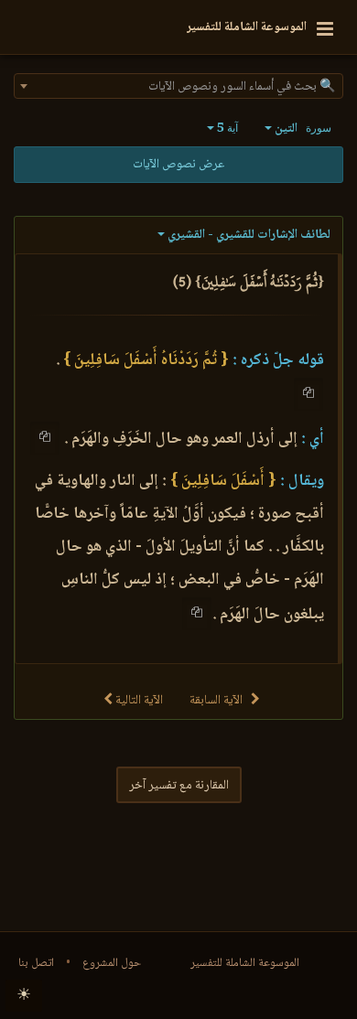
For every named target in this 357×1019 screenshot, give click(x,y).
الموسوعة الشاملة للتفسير (244, 963)
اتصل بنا (36, 963)
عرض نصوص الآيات (178, 165)
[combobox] (178, 86)
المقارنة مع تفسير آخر (179, 786)
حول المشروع (111, 963)
